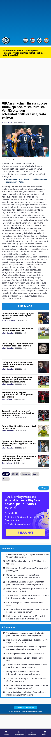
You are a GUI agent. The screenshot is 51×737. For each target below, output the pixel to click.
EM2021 (15, 474)
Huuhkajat (26, 474)
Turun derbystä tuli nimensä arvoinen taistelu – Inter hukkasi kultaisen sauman (18, 413)
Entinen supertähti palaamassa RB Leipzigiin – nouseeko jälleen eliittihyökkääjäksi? (19, 458)
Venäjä (5, 479)
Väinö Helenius (8, 333)
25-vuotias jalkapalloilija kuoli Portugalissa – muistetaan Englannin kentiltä (26, 693)
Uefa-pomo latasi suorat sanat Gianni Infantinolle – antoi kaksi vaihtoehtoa (18, 364)
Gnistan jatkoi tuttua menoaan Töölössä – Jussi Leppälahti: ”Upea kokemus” (19, 443)
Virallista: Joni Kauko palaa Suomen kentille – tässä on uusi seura (26, 679)
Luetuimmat (10, 627)
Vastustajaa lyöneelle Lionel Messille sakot (25, 653)
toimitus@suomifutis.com (25, 708)
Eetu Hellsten (7, 399)
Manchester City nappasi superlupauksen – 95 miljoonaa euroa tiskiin (17, 394)
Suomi (35, 474)
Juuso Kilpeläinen (8, 320)
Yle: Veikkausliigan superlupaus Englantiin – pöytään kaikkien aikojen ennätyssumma (17, 379)
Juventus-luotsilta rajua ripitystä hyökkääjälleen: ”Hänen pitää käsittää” (18, 315)
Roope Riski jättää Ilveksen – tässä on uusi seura (19, 427)
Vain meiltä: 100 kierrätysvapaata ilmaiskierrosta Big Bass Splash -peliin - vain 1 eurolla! (23, 52)
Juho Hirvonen (7, 122)
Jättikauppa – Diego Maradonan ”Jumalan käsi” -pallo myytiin (18, 344)
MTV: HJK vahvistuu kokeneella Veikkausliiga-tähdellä (17, 329)
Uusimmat (9, 548)
